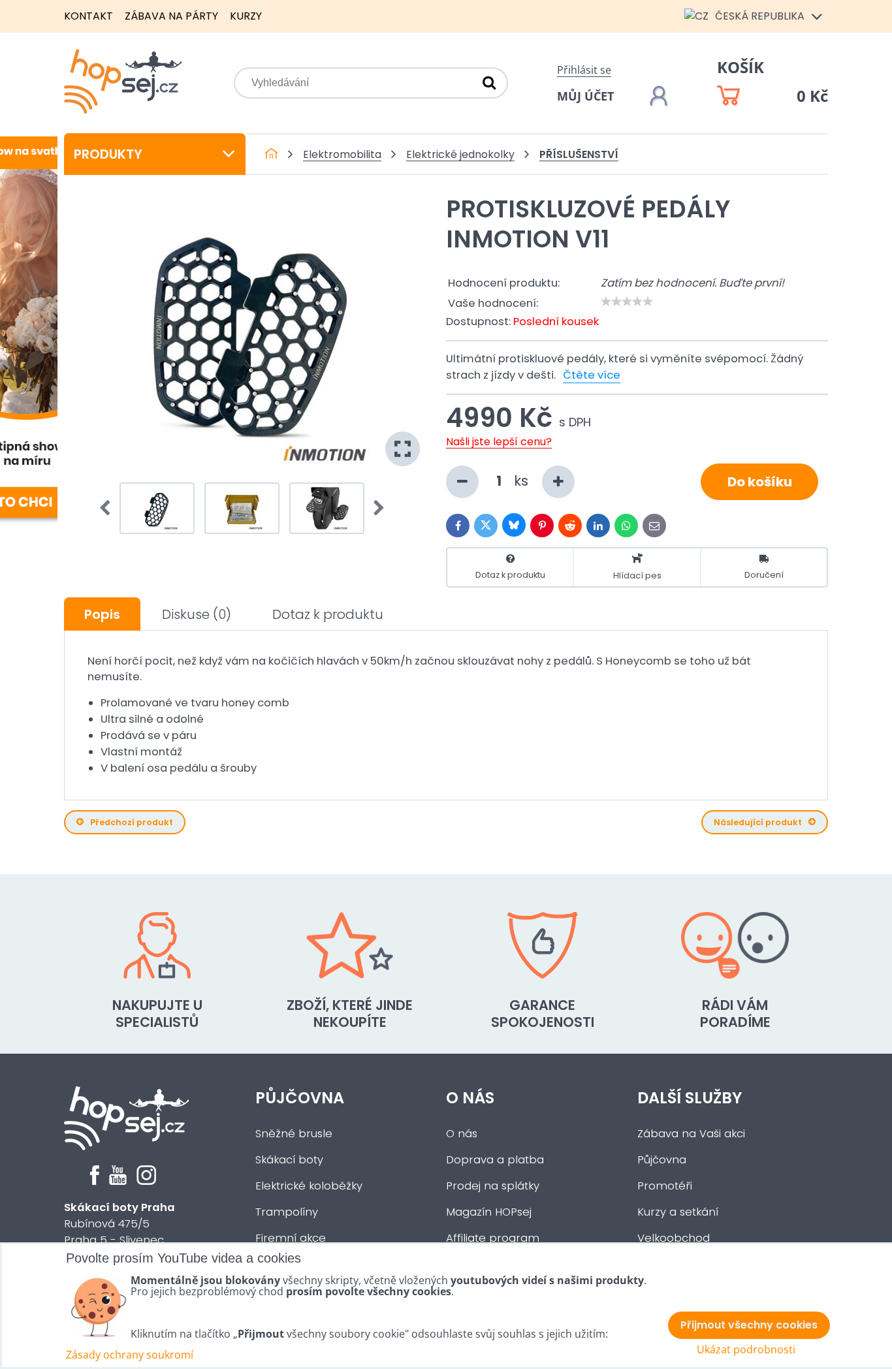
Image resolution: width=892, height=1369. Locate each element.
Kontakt (88, 16)
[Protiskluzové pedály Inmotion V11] (242, 332)
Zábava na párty (171, 16)
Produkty (108, 154)
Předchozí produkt (131, 822)
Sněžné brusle (293, 1133)
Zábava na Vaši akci (691, 1133)
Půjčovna (299, 1098)
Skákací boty (289, 1159)
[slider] (627, 301)
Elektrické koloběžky (308, 1185)
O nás (470, 1098)
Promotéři (664, 1185)
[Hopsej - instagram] (146, 1181)
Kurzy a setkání (677, 1212)
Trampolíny (286, 1212)
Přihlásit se (584, 70)
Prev (109, 508)
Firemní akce (290, 1238)
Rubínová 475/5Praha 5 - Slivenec (119, 1224)
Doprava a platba (495, 1159)
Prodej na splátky (492, 1185)
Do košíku (759, 482)
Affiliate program (492, 1238)
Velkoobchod (673, 1238)
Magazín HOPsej (489, 1212)
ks (523, 480)
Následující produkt (758, 822)
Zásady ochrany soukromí (129, 1354)
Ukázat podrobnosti (746, 1349)
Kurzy (246, 16)
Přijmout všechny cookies (749, 1324)
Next (374, 508)
